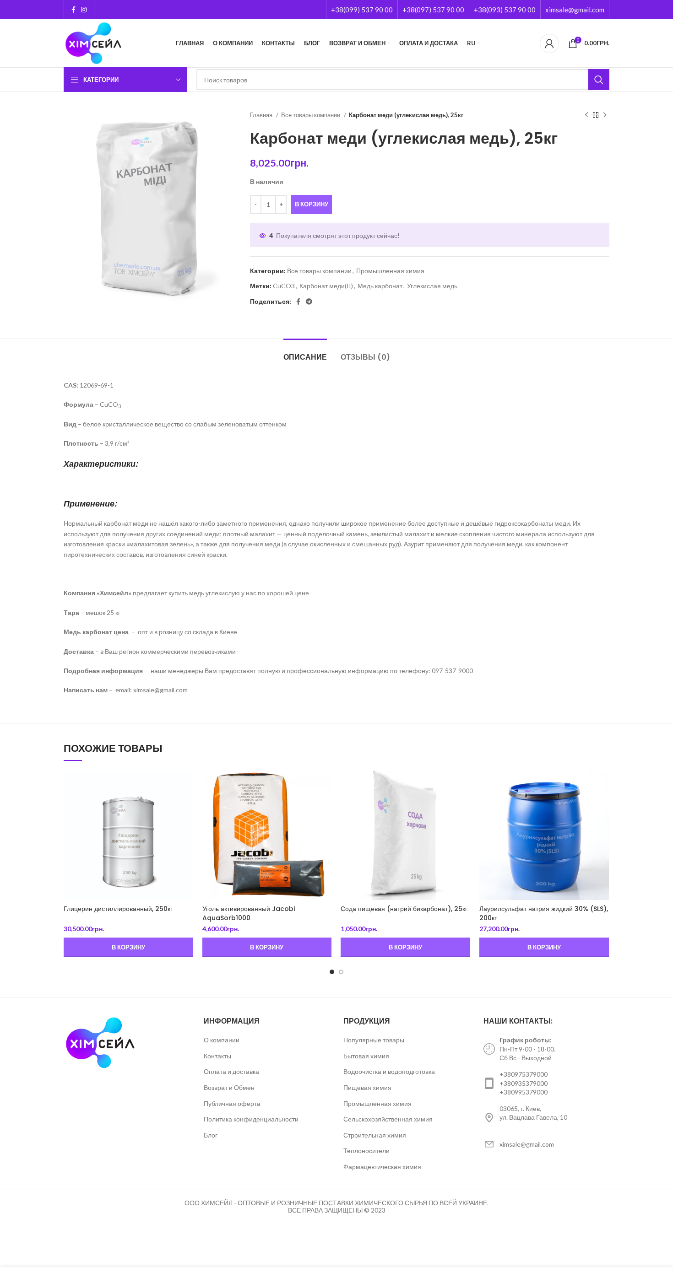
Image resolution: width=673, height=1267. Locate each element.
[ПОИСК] (598, 79)
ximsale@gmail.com (574, 9)
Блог (210, 1135)
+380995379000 (523, 1092)
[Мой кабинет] (549, 43)
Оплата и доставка (231, 1071)
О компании (221, 1040)
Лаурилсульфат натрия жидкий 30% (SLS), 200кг (543, 913)
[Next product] (604, 115)
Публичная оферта (232, 1103)
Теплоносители (366, 1150)
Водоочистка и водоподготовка (389, 1071)
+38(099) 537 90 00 (362, 9)
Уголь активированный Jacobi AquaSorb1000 (248, 913)
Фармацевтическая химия (382, 1166)
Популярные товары (373, 1040)
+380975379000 (523, 1074)
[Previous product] (586, 115)
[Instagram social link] (83, 10)
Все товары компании (311, 115)
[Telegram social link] (309, 301)
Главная (262, 115)
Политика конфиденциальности (251, 1119)
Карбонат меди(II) (326, 286)
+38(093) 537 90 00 (505, 9)
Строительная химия (374, 1135)
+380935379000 (523, 1083)
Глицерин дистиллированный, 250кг (118, 908)
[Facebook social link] (73, 10)
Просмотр (186, 785)
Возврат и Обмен (229, 1087)
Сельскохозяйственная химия (388, 1119)
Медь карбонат (380, 286)
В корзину (311, 204)
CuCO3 (284, 286)
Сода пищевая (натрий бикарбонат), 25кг (404, 908)
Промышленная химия (390, 271)
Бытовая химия (366, 1056)
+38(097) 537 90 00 (433, 9)
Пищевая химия (367, 1087)
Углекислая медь (432, 286)
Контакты (217, 1056)
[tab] (305, 353)
